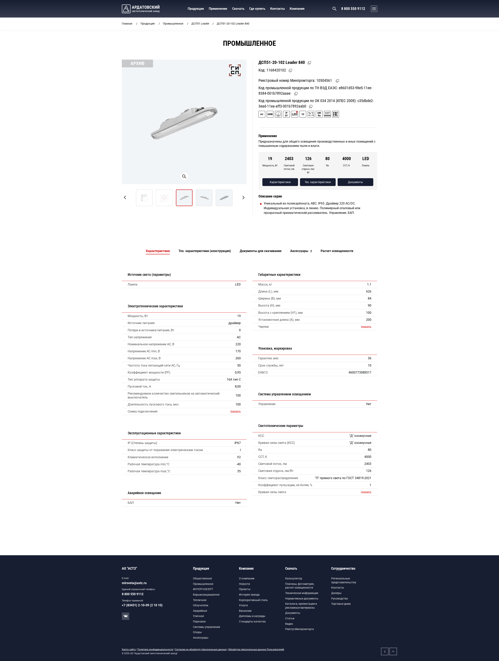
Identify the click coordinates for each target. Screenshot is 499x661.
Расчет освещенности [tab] (337, 251)
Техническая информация (301, 593)
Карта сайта (129, 649)
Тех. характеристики (318, 182)
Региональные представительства (343, 580)
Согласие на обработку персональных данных (200, 649)
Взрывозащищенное (206, 594)
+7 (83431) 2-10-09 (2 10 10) (142, 605)
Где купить (257, 9)
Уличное (198, 616)
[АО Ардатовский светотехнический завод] (140, 8)
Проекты (244, 589)
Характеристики (280, 182)
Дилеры (336, 593)
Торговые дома (341, 603)
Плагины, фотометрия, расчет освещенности (299, 585)
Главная (127, 23)
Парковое (199, 621)
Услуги (243, 605)
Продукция (148, 23)
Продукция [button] (196, 9)
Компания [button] (297, 9)
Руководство (339, 598)
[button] (373, 8)
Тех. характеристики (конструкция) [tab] (205, 251)
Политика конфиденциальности (155, 649)
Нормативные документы (301, 598)
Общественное (202, 578)
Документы (355, 182)
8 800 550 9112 (353, 8)
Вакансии (245, 610)
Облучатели (200, 605)
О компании (246, 578)
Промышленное (173, 23)
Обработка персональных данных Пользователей (256, 649)
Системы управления (206, 626)
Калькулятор (293, 578)
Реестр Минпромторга (299, 629)
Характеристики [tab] (158, 251)
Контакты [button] (277, 9)
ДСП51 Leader (200, 23)
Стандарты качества (252, 621)
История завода (249, 594)
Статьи (289, 618)
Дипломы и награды (252, 616)
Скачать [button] (238, 9)
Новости (244, 583)
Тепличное (199, 600)
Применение (218, 9)
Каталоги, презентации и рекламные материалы (301, 605)
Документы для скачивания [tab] (260, 251)
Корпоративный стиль (253, 600)
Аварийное (200, 610)
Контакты (337, 587)
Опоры (197, 632)
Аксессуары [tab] (301, 251)
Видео (289, 623)
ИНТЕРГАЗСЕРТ (203, 589)
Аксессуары (200, 637)
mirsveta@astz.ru (134, 583)
